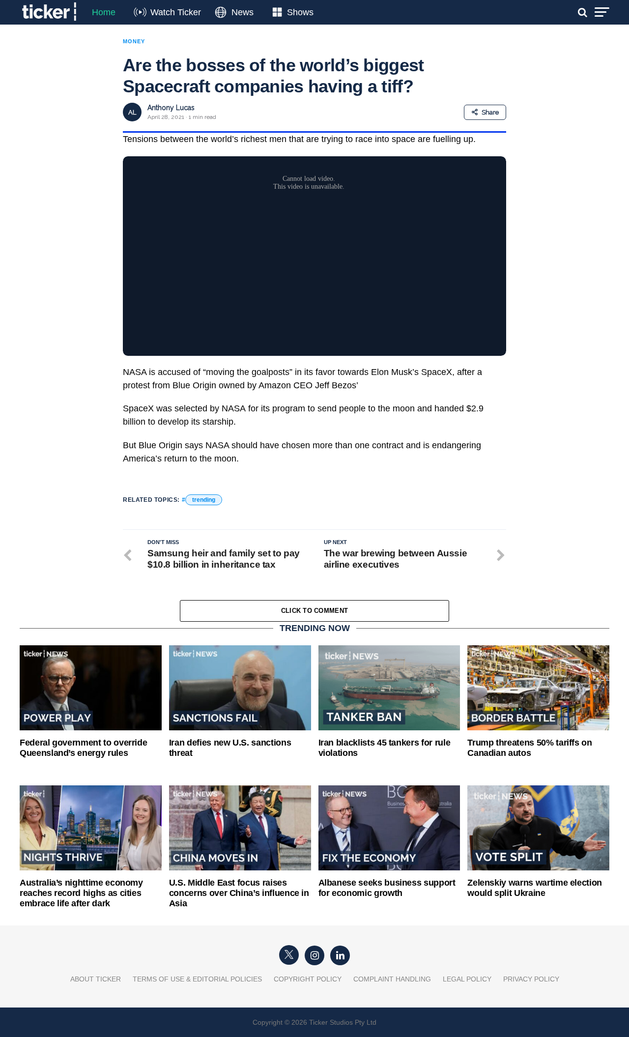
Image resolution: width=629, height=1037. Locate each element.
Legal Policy (467, 979)
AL (132, 112)
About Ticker (95, 979)
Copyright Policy (308, 979)
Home (103, 12)
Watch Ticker (175, 12)
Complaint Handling (392, 979)
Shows (300, 12)
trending (203, 499)
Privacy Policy (531, 979)
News (242, 12)
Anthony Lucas (171, 108)
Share (490, 112)
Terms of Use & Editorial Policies (197, 979)
